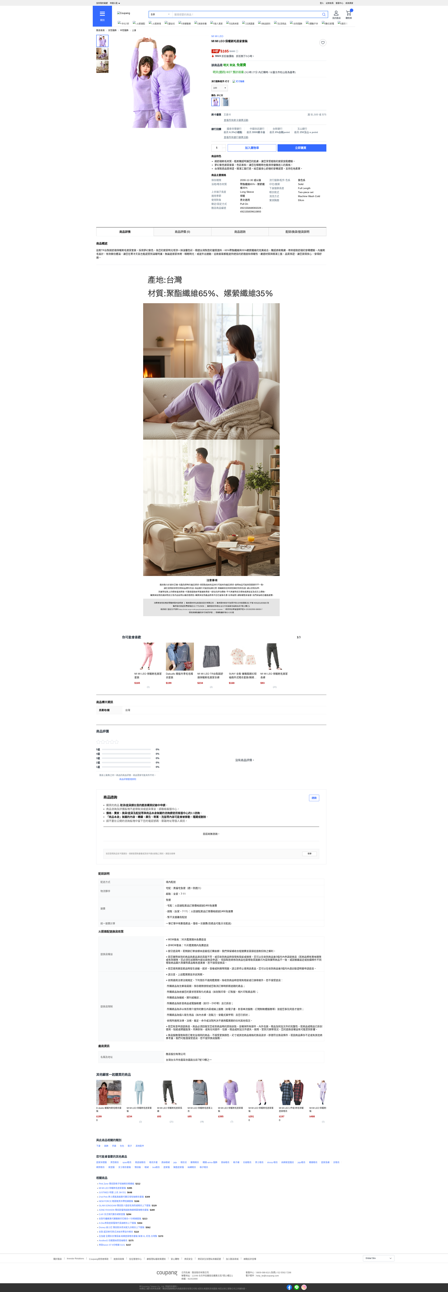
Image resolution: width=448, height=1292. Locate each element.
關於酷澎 (57, 1258)
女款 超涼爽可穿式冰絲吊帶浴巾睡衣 (116, 1232)
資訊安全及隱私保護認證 (209, 1258)
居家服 (166, 1167)
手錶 (114, 1146)
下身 (98, 1146)
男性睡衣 (114, 1162)
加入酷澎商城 (232, 1258)
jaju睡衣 (301, 1162)
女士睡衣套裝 (124, 1167)
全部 (153, 14)
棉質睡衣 (100, 1167)
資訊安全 (188, 1258)
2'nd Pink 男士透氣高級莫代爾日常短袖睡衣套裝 (121, 1197)
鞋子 (130, 1146)
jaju (175, 1162)
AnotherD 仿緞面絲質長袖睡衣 (113, 1240)
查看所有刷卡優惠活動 (236, 120)
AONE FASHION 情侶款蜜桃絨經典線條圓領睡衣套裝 (124, 1210)
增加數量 (224, 149)
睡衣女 (184, 1162)
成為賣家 (349, 3)
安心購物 (175, 1258)
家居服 (111, 1167)
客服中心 (339, 3)
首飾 (106, 1146)
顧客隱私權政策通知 (156, 1258)
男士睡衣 (259, 1162)
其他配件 (140, 1146)
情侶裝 (138, 1167)
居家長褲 (325, 1162)
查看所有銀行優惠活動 (236, 137)
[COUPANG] (167, 1274)
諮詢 (314, 797)
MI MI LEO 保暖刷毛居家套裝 (112, 1188)
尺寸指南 (240, 81)
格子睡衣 (204, 1167)
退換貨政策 (119, 1258)
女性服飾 (112, 30)
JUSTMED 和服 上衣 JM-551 (112, 1192)
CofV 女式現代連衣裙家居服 (112, 1214)
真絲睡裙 (165, 1162)
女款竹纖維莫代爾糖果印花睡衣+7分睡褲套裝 (120, 1219)
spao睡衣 (126, 1162)
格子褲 (236, 1162)
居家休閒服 (101, 1162)
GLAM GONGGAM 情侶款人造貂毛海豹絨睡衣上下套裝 (124, 1205)
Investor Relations (75, 1258)
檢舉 (310, 854)
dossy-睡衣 (272, 1162)
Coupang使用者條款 (98, 1258)
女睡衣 (336, 1162)
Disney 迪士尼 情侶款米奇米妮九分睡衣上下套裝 (121, 1227)
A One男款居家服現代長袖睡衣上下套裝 (117, 1223)
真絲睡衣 (225, 1162)
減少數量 (224, 146)
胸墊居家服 (178, 1167)
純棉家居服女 (287, 1162)
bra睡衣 (156, 1167)
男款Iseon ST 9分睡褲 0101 (112, 1245)
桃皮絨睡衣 (140, 1162)
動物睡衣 (195, 1162)
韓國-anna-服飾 (210, 1162)
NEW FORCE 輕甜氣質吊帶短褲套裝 (116, 1201)
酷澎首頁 (100, 30)
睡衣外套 (153, 1162)
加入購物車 (252, 148)
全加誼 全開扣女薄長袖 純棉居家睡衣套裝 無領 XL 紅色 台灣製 (128, 1236)
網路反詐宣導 (250, 1258)
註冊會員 (330, 3)
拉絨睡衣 (247, 1162)
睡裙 (147, 1167)
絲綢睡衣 (192, 1167)
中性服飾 (124, 30)
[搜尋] (324, 14)
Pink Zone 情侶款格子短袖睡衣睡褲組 (116, 1184)
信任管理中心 (135, 1258)
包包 (122, 1146)
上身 (134, 30)
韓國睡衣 (313, 1162)
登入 (322, 3)
